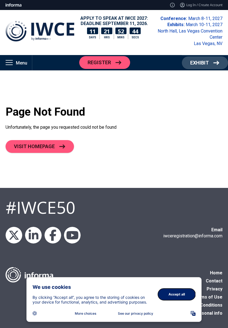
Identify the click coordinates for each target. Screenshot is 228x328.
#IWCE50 (40, 207)
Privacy (214, 289)
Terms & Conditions (201, 305)
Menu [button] (21, 63)
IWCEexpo (14, 235)
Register (99, 62)
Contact (214, 281)
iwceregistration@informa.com (192, 235)
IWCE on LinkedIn (33, 235)
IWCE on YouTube (72, 235)
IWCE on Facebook (52, 235)
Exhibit (199, 63)
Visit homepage (34, 146)
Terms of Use (207, 297)
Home (216, 272)
